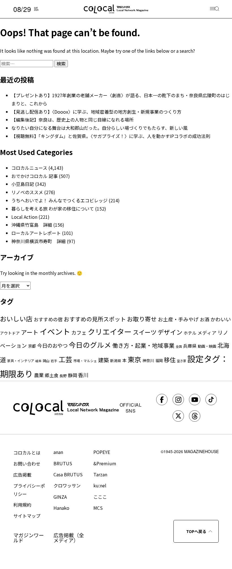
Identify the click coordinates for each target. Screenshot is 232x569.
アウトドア (10, 333)
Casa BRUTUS (68, 474)
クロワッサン (67, 485)
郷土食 (51, 375)
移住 (170, 359)
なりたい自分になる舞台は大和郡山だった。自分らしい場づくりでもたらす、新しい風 (99, 127)
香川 (83, 375)
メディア (206, 332)
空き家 (181, 360)
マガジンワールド (28, 537)
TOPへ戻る (196, 531)
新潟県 (115, 360)
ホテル (190, 333)
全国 (179, 346)
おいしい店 (16, 318)
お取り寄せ (142, 319)
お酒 (204, 319)
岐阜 (38, 360)
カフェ (79, 332)
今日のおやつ (52, 345)
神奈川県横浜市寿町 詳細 (38, 241)
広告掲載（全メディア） (68, 537)
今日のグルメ (90, 345)
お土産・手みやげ (178, 319)
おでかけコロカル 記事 (34, 176)
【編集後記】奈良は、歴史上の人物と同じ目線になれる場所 (72, 119)
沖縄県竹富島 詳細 (31, 224)
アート (29, 332)
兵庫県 (190, 346)
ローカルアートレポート (36, 233)
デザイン (170, 332)
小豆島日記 (22, 184)
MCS (98, 507)
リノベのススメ (27, 192)
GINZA (60, 496)
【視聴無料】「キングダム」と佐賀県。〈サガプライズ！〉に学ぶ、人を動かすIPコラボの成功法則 (110, 136)
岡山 (46, 360)
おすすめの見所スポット (95, 319)
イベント (55, 331)
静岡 (72, 375)
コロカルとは (26, 452)
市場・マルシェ (85, 360)
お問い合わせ (26, 463)
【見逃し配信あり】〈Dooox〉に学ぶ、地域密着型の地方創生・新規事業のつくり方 (96, 111)
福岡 (159, 360)
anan (58, 452)
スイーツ (144, 332)
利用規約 (22, 504)
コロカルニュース (29, 167)
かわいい (220, 319)
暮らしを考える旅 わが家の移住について (52, 208)
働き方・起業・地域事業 (143, 345)
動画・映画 (207, 346)
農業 (39, 375)
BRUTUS (62, 463)
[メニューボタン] (214, 9)
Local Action (24, 216)
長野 (63, 375)
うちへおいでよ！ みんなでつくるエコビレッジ (59, 200)
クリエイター (110, 331)
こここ (100, 496)
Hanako (61, 507)
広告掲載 (22, 474)
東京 (134, 359)
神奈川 (148, 360)
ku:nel (99, 485)
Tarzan (100, 474)
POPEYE (101, 452)
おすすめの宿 (48, 319)
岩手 (54, 360)
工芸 (65, 359)
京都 (32, 346)
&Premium (104, 463)
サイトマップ (26, 515)
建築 (103, 360)
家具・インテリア (20, 360)
